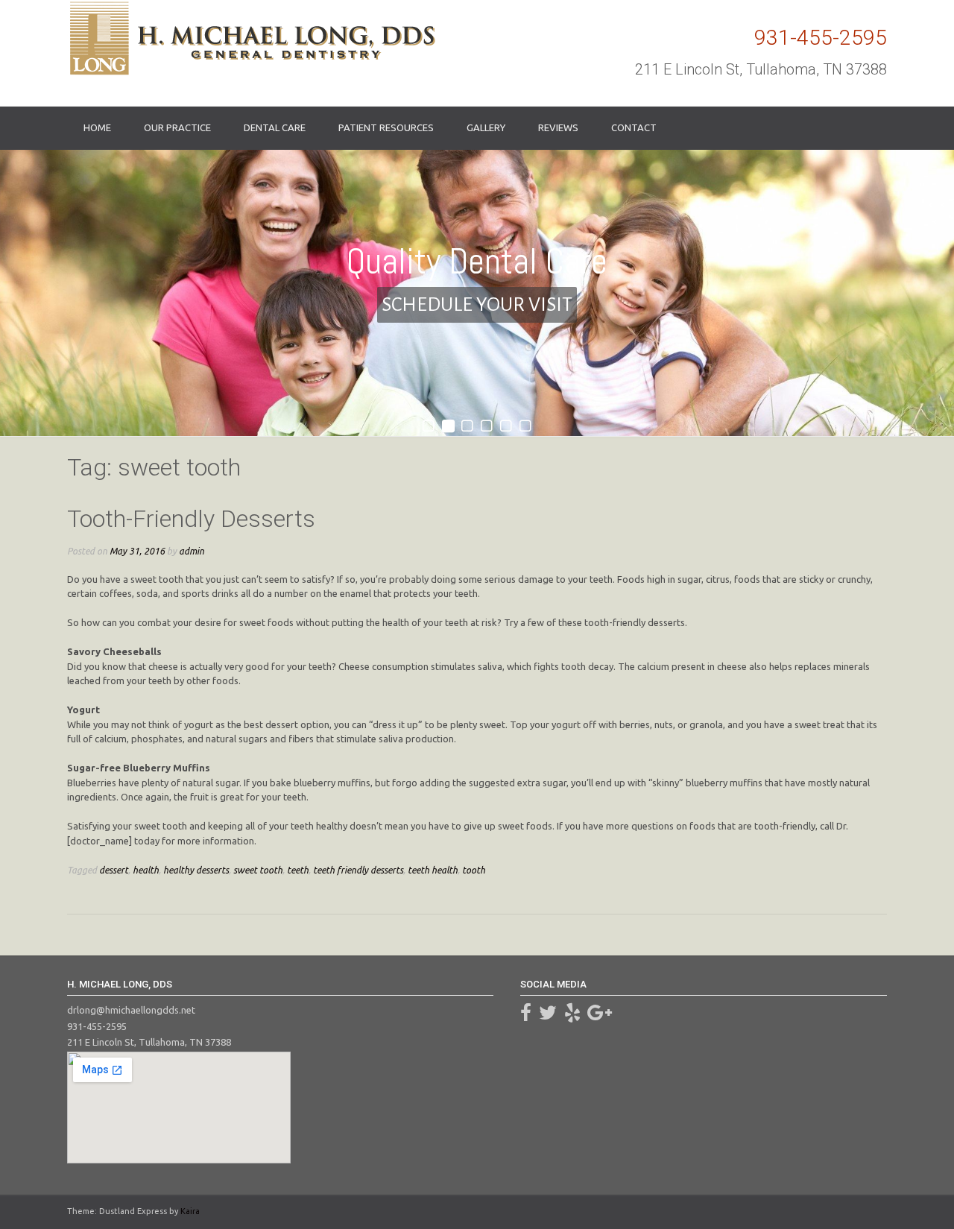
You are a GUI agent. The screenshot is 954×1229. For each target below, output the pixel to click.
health (146, 870)
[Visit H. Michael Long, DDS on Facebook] (525, 1016)
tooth (473, 870)
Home (97, 127)
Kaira (190, 1211)
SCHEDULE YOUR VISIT (477, 304)
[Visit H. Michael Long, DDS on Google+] (599, 1016)
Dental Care (275, 127)
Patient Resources (386, 127)
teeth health (433, 870)
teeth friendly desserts (358, 870)
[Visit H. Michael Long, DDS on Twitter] (548, 1016)
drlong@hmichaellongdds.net (131, 1010)
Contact (634, 127)
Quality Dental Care (477, 261)
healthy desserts (196, 870)
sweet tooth (257, 870)
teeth (298, 870)
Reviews (558, 127)
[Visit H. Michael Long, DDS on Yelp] (572, 1016)
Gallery (486, 127)
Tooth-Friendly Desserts (191, 519)
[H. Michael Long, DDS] (251, 38)
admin (191, 551)
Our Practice (177, 127)
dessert (113, 870)
